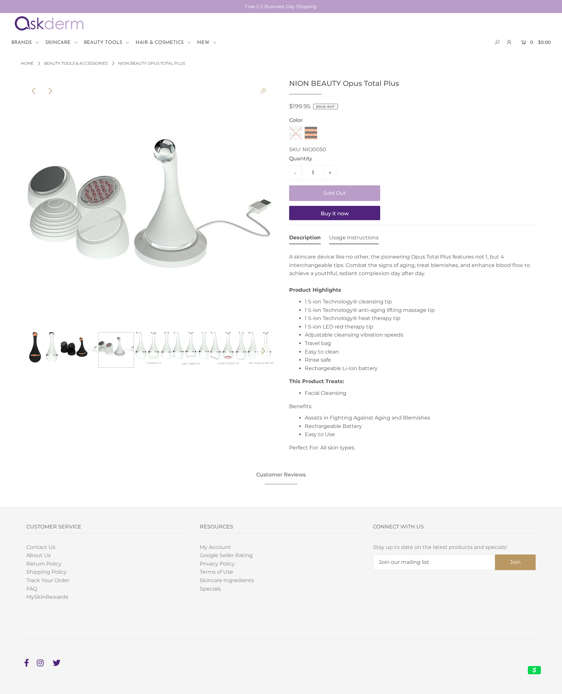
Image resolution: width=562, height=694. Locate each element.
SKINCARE (58, 42)
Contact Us (40, 547)
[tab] (305, 239)
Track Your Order (47, 580)
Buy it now (335, 213)
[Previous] (34, 91)
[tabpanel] (413, 352)
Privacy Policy (217, 564)
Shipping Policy (46, 572)
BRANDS (22, 42)
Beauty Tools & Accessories (76, 63)
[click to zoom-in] (263, 91)
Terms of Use (216, 572)
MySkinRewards (47, 597)
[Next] (50, 91)
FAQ (31, 589)
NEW (204, 42)
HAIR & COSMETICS (160, 42)
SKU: (295, 149)
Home (27, 63)
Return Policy (43, 564)
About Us (38, 555)
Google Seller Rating (226, 555)
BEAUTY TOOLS (104, 42)
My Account (215, 547)
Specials (210, 589)
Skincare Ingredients (227, 580)
